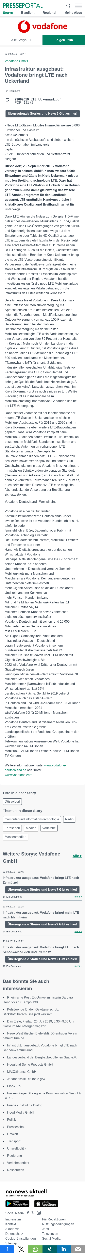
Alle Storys (19, 40)
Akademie (12, 1229)
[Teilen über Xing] (49, 1249)
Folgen (60, 40)
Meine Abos (73, 12)
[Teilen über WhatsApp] (35, 1249)
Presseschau (16, 1127)
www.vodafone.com (18, 775)
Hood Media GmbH (20, 1112)
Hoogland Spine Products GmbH (30, 1064)
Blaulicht (27, 12)
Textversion (50, 1233)
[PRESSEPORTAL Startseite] (22, 5)
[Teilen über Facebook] (7, 1249)
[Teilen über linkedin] (64, 1249)
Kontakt (10, 1224)
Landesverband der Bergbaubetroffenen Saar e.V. (42, 1057)
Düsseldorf (12, 801)
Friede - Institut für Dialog (24, 1105)
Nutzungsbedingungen (58, 1224)
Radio (69, 819)
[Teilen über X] (21, 1249)
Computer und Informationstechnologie (32, 819)
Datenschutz (14, 1233)
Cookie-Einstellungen (20, 1238)
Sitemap (11, 1243)
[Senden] (78, 1249)
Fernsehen (12, 828)
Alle (76, 856)
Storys (8, 12)
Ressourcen (15, 1170)
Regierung (14, 1155)
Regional (49, 12)
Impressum (13, 1219)
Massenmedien (15, 837)
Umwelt (12, 1134)
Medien (31, 828)
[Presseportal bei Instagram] (38, 1212)
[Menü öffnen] (78, 6)
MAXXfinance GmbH (21, 1071)
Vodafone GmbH (16, 61)
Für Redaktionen (54, 1219)
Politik (11, 1119)
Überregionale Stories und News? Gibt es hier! (42, 113)
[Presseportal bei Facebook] (27, 1213)
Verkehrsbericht (18, 1163)
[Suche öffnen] (68, 6)
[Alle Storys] (42, 31)
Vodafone (49, 828)
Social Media (51, 1238)
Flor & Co (14, 1086)
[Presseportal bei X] (32, 1213)
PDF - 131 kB (37, 101)
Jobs (45, 1229)
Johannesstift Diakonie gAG (26, 1079)
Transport (13, 1141)
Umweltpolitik (16, 1148)
